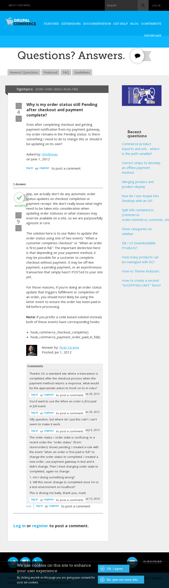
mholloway (50, 154)
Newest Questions (24, 72)
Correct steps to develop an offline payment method (141, 168)
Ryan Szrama (69, 347)
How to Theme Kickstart (140, 271)
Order (39, 89)
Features (51, 23)
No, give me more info (122, 579)
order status (53, 89)
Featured (50, 72)
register (44, 168)
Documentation (97, 23)
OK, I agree (115, 568)
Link (28, 506)
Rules (67, 89)
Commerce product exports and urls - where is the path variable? (141, 149)
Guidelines (82, 72)
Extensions (71, 23)
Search (111, 5)
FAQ (66, 72)
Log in (156, 5)
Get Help (120, 23)
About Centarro (19, 5)
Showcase (152, 35)
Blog (134, 23)
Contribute (151, 23)
